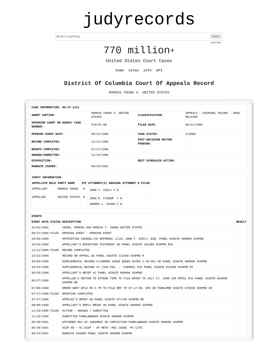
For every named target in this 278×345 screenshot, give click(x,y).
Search (216, 36)
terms (133, 70)
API (159, 70)
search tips (216, 42)
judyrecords (139, 19)
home (120, 70)
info (147, 70)
